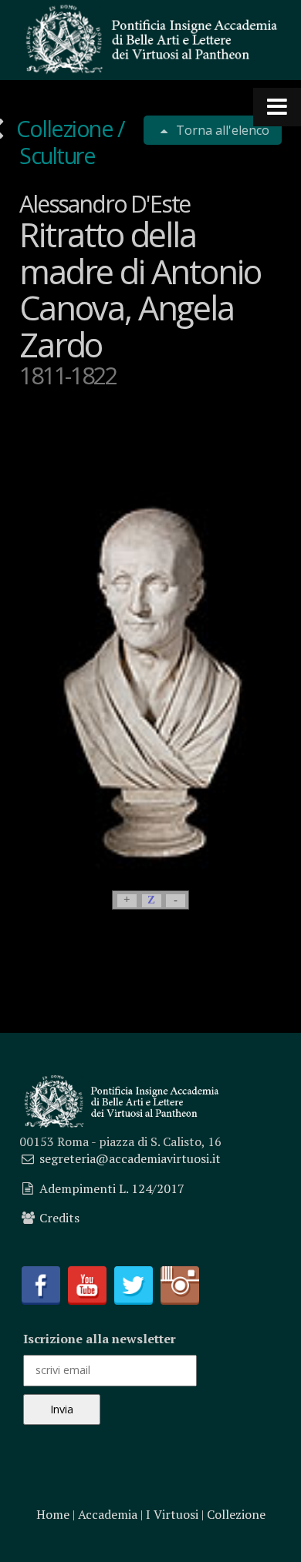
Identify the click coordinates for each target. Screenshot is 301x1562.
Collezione (66, 128)
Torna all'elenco (221, 130)
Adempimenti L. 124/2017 (111, 1188)
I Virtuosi (172, 1514)
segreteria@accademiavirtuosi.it (130, 1158)
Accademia (107, 1514)
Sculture (57, 155)
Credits (59, 1217)
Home (52, 1514)
